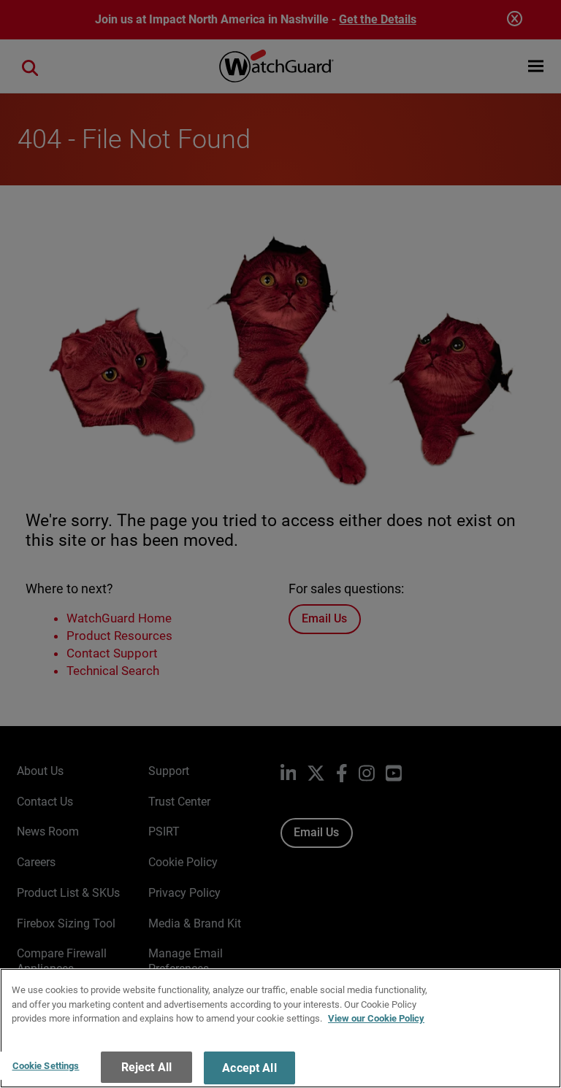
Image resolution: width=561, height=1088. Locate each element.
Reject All (146, 1067)
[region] (280, 1028)
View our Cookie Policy (376, 1018)
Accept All (249, 1068)
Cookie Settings (46, 1065)
